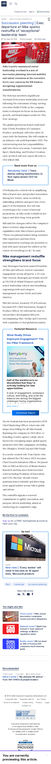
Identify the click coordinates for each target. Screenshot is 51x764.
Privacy (39, 702)
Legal (47, 702)
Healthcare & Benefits (20, 19)
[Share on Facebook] (32, 594)
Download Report (25, 412)
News (4, 19)
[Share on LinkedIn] (19, 594)
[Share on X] (23, 594)
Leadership (19, 584)
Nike (8, 584)
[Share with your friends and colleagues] (28, 594)
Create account (20, 12)
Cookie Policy (27, 702)
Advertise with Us (27, 699)
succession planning (37, 584)
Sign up (6, 521)
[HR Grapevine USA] (4, 4)
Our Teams (41, 699)
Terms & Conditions (11, 702)
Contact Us (26, 706)
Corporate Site (11, 699)
